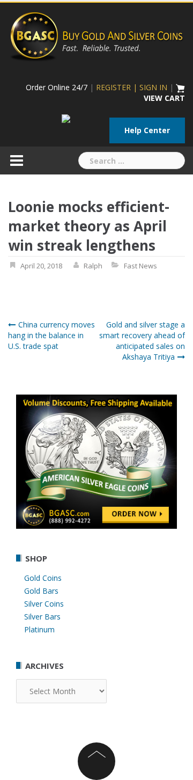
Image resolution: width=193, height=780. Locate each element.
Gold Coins (43, 578)
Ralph (93, 266)
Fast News (140, 266)
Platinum (39, 629)
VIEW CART (164, 98)
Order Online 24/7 (56, 87)
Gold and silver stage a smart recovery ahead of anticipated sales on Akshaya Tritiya (142, 340)
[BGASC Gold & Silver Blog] (96, 35)
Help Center (147, 130)
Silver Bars (42, 616)
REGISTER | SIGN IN (131, 87)
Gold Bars (41, 591)
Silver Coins (44, 604)
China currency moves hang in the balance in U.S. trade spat (51, 335)
